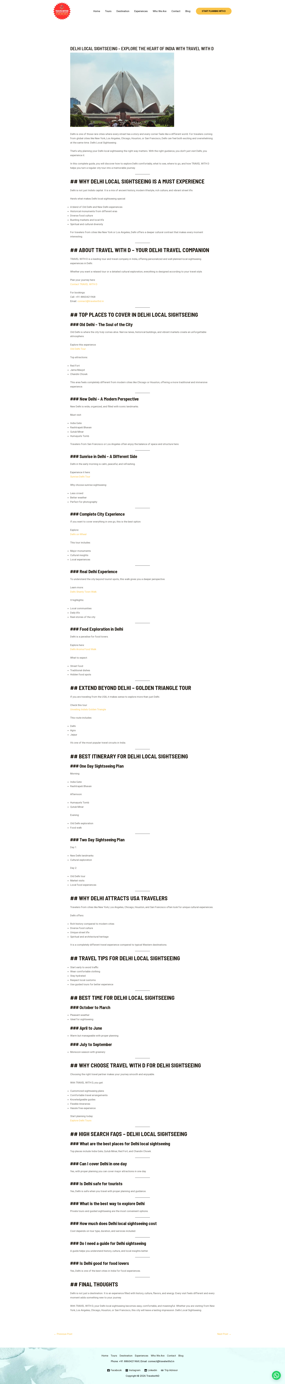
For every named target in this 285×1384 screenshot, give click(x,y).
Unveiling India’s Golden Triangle (88, 709)
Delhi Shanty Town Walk (83, 591)
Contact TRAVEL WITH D (83, 284)
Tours (108, 11)
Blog (187, 11)
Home (96, 11)
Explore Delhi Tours (80, 1120)
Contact (175, 11)
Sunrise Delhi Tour (80, 476)
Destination (123, 11)
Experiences (141, 11)
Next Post (224, 1333)
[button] (214, 11)
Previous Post (63, 1333)
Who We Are (159, 11)
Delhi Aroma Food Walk (83, 649)
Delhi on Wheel (78, 534)
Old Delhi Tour (78, 348)
